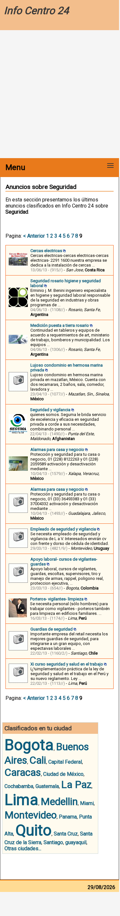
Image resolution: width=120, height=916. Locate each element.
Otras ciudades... (22, 848)
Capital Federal (65, 762)
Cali (37, 760)
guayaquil (75, 842)
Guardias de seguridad (51, 629)
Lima (21, 800)
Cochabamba (18, 786)
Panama (68, 817)
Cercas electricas (46, 250)
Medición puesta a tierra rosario (59, 325)
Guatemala (47, 786)
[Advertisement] (60, 95)
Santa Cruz (66, 834)
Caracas (22, 772)
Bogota (29, 745)
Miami (87, 803)
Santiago (53, 842)
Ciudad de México (63, 774)
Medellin (59, 801)
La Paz (76, 784)
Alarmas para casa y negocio (57, 449)
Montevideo (30, 815)
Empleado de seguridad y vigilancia (63, 529)
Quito (33, 830)
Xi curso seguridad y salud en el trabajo (66, 664)
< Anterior (34, 236)
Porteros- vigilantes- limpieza (57, 599)
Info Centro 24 (36, 10)
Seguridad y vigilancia (50, 409)
